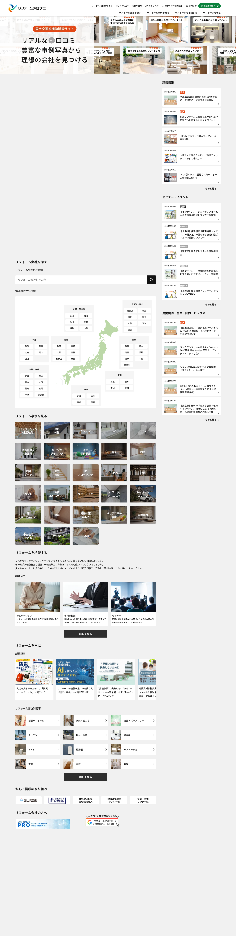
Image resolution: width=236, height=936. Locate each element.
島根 (41, 346)
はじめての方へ (122, 5)
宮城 (144, 323)
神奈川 (127, 364)
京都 (73, 346)
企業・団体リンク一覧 (142, 800)
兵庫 (59, 346)
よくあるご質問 (151, 5)
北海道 (130, 310)
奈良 (73, 358)
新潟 (86, 315)
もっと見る (210, 188)
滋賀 (73, 352)
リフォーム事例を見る (158, 12)
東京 (127, 358)
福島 (130, 329)
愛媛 (79, 395)
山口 (27, 358)
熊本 (27, 382)
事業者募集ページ (211, 5)
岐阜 (127, 381)
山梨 (86, 328)
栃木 (141, 346)
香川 (93, 395)
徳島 (93, 402)
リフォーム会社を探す (130, 12)
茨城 (141, 352)
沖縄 (27, 394)
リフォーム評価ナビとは (102, 5)
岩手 (144, 317)
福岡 (41, 375)
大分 (41, 382)
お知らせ (193, 5)
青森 (144, 310)
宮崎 (41, 388)
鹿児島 (41, 394)
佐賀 (27, 375)
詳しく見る (85, 634)
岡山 (41, 352)
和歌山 (59, 358)
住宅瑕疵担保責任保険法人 (85, 800)
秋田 (130, 317)
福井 (72, 328)
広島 (27, 352)
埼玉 (127, 352)
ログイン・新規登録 (173, 5)
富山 (72, 315)
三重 (112, 381)
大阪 (59, 352)
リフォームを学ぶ (212, 12)
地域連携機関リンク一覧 (114, 800)
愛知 (112, 387)
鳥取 (27, 346)
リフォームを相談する (186, 12)
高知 (79, 402)
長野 (86, 321)
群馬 (127, 346)
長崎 (27, 388)
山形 (130, 323)
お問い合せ (137, 5)
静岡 (127, 387)
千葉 (141, 358)
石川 (72, 321)
